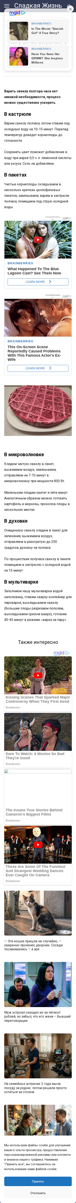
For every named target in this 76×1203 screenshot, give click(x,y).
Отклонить (38, 1193)
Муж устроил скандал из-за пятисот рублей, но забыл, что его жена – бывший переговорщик (37, 1016)
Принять (38, 1181)
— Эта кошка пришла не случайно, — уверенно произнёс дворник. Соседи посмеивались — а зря (33, 945)
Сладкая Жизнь (38, 5)
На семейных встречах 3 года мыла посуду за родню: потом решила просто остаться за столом (35, 1088)
